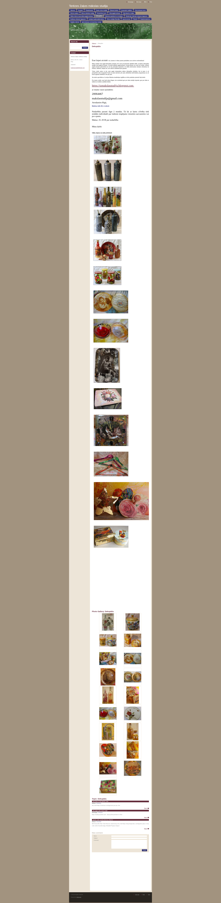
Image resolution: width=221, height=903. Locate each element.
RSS (145, 2)
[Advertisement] (123, 859)
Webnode (79, 897)
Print (151, 2)
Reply (145, 808)
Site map (138, 2)
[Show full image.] (108, 622)
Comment (96, 840)
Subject (96, 838)
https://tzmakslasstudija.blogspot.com (113, 85)
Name (95, 836)
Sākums (94, 43)
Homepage (130, 2)
